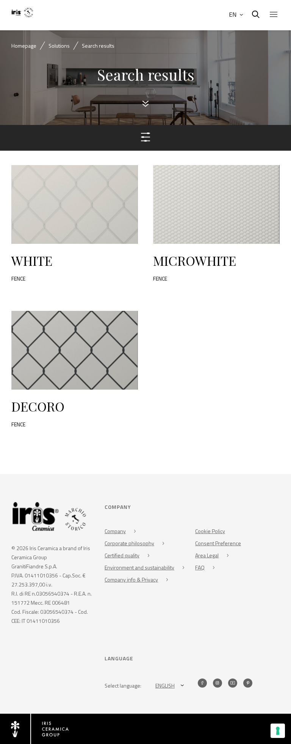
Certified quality (122, 555)
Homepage (23, 46)
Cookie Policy (210, 531)
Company (115, 531)
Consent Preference (218, 543)
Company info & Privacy (131, 579)
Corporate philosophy (129, 543)
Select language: (123, 685)
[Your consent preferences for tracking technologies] (278, 731)
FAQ (200, 567)
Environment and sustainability (139, 567)
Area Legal (207, 555)
